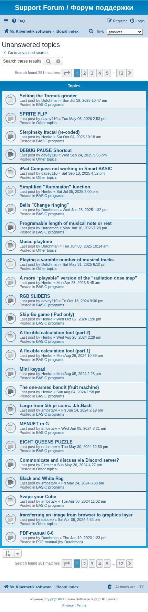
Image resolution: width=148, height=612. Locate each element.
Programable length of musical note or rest (66, 223)
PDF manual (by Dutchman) (59, 542)
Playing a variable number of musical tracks (67, 259)
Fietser (47, 465)
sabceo (47, 519)
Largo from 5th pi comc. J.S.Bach (56, 405)
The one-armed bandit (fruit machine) (59, 387)
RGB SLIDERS (35, 296)
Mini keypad (32, 369)
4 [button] (99, 73)
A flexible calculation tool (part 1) (55, 350)
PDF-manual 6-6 (36, 533)
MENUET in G (34, 423)
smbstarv (49, 410)
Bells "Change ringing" (44, 205)
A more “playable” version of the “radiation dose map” (78, 278)
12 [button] (120, 73)
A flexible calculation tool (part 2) (55, 332)
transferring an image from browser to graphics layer (76, 514)
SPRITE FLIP (33, 114)
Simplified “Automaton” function (55, 186)
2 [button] (84, 73)
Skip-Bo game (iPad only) (47, 314)
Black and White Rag (42, 478)
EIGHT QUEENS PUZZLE (46, 442)
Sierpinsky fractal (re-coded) (50, 132)
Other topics (46, 123)
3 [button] (92, 73)
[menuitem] (18, 21)
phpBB (55, 599)
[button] (67, 73)
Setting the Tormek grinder (48, 95)
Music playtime (36, 241)
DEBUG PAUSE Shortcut (46, 150)
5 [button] (107, 73)
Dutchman (50, 100)
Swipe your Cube (38, 496)
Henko (46, 137)
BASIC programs (50, 104)
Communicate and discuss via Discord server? (69, 460)
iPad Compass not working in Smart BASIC (66, 168)
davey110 (49, 119)
